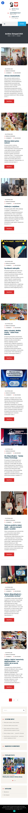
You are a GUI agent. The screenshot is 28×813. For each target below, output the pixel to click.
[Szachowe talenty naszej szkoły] (14, 765)
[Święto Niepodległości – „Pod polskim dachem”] (14, 575)
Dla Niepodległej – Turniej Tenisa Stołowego (13, 457)
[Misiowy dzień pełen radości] (14, 122)
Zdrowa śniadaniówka (12, 76)
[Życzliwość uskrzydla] (14, 249)
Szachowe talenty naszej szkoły (11, 725)
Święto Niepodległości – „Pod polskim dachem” (13, 595)
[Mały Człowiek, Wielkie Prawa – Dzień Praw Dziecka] (14, 312)
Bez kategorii (18, 72)
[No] (26, 809)
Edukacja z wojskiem (11, 206)
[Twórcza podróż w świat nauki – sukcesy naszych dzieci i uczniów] (14, 503)
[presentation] (3, 780)
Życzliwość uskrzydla (11, 268)
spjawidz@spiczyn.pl (15, 12)
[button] (12, 780)
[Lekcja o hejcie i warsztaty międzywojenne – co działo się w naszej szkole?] (14, 640)
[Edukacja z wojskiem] (14, 187)
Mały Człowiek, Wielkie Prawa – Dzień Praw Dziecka (12, 332)
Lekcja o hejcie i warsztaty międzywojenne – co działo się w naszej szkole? (14, 662)
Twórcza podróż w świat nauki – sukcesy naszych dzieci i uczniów (13, 527)
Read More (9, 101)
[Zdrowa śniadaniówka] (14, 56)
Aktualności (6, 792)
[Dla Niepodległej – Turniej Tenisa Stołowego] (14, 436)
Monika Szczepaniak (10, 70)
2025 (13, 35)
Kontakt (22, 23)
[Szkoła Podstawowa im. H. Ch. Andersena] (14, 4)
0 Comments (8, 72)
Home (9, 35)
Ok (14, 811)
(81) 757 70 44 (15, 9)
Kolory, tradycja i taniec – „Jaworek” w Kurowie (14, 733)
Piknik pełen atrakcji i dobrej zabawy (11, 722)
